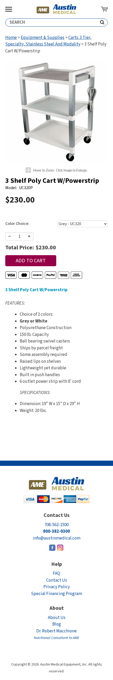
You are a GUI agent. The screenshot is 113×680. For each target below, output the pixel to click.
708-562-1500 (56, 525)
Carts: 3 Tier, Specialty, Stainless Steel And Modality (48, 41)
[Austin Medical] (56, 9)
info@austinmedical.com (56, 538)
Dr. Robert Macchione (56, 634)
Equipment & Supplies (42, 37)
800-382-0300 (56, 531)
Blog (56, 624)
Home (11, 37)
